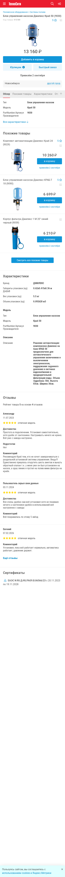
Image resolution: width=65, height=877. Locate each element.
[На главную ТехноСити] (15, 3)
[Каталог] (4, 4)
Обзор (6, 93)
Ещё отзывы (10, 558)
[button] (32, 35)
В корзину (49, 161)
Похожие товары (21, 93)
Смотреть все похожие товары (32, 260)
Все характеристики (14, 122)
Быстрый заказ (48, 67)
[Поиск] (54, 3)
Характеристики (43, 93)
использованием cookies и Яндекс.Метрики (26, 873)
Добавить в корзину (32, 59)
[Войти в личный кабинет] (59, 4)
